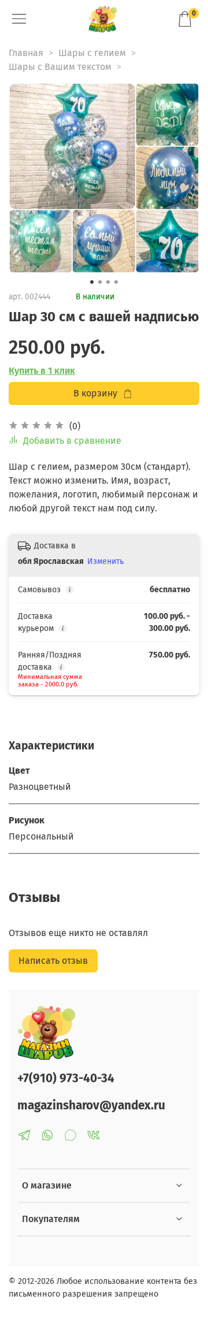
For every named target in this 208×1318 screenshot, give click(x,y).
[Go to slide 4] (116, 282)
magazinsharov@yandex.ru (91, 1105)
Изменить (105, 561)
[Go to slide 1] (92, 282)
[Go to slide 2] (100, 282)
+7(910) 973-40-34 (65, 1078)
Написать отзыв (53, 960)
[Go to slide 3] (108, 282)
